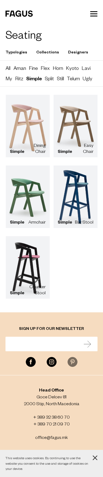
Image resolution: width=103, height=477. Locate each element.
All (7, 68)
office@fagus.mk (51, 437)
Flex (45, 68)
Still (60, 78)
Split (49, 78)
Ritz (19, 78)
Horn (58, 68)
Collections (47, 51)
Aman (19, 68)
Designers (78, 51)
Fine (33, 68)
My (8, 78)
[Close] (95, 457)
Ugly (87, 78)
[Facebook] (31, 362)
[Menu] (94, 14)
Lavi (86, 68)
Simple (34, 78)
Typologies (16, 51)
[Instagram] (52, 362)
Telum (73, 78)
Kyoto (72, 68)
